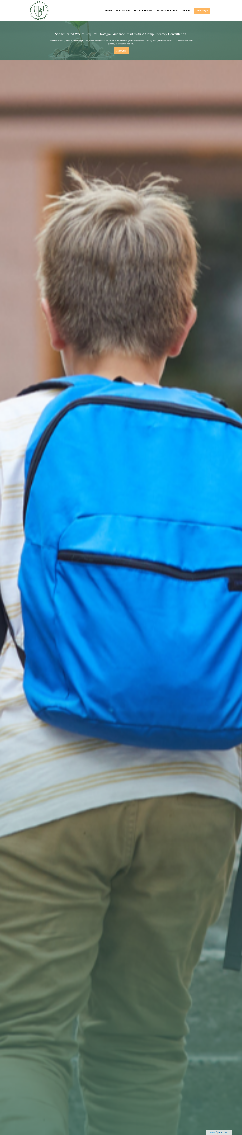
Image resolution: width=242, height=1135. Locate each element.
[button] (108, 10)
